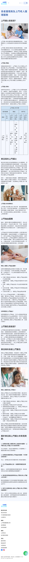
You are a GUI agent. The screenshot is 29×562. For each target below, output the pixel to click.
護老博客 (3, 541)
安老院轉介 (4, 527)
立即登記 (3, 533)
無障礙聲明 (4, 547)
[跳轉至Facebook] (1, 550)
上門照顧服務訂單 (5, 523)
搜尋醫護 (3, 525)
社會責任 (3, 517)
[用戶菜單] (8, 2)
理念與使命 (4, 512)
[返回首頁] (4, 3)
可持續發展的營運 (5, 515)
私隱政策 (3, 545)
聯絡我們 (3, 543)
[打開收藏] (20, 3)
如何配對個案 (4, 535)
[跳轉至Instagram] (4, 550)
